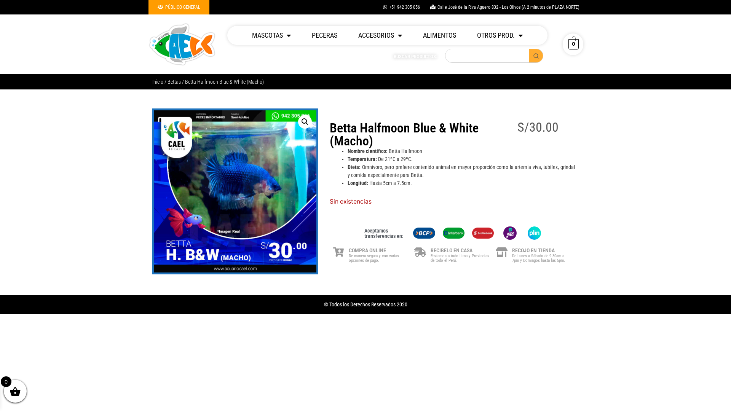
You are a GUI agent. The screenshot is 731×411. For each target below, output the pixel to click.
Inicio (157, 82)
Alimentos (439, 35)
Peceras (324, 35)
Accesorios (376, 35)
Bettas (174, 82)
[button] (305, 122)
